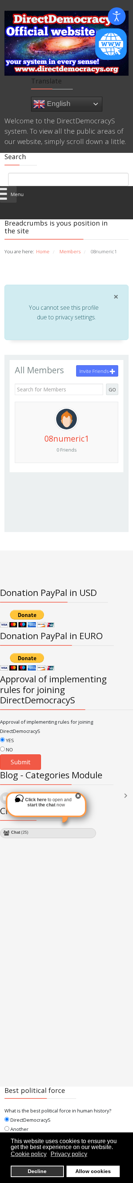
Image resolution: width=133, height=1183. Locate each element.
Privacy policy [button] (69, 1154)
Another (18, 1129)
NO (9, 749)
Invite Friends (94, 371)
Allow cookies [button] (93, 1171)
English (58, 103)
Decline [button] (37, 1171)
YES (9, 740)
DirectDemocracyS (30, 1120)
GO (112, 389)
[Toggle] (127, 799)
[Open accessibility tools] (117, 16)
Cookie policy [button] (29, 1154)
